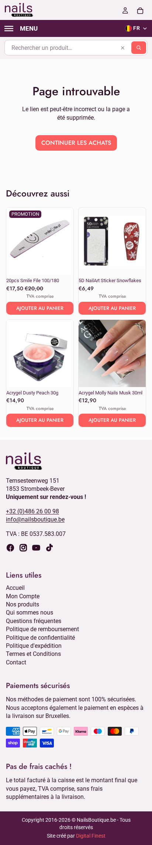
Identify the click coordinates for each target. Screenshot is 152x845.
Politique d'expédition (34, 645)
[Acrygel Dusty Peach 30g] (39, 353)
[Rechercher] (138, 47)
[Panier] (140, 10)
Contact (16, 662)
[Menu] (21, 28)
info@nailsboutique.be (35, 519)
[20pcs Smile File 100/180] (39, 241)
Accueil (15, 587)
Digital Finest (91, 836)
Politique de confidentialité (40, 637)
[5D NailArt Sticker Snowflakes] (112, 241)
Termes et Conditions (33, 653)
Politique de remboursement (42, 629)
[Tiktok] (49, 547)
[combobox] (76, 47)
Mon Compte (22, 595)
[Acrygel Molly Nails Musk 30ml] (112, 353)
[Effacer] (122, 47)
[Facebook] (10, 547)
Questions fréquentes (33, 621)
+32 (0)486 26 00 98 (32, 510)
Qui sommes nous (29, 612)
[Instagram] (23, 547)
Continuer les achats (76, 142)
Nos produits (22, 604)
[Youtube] (36, 547)
